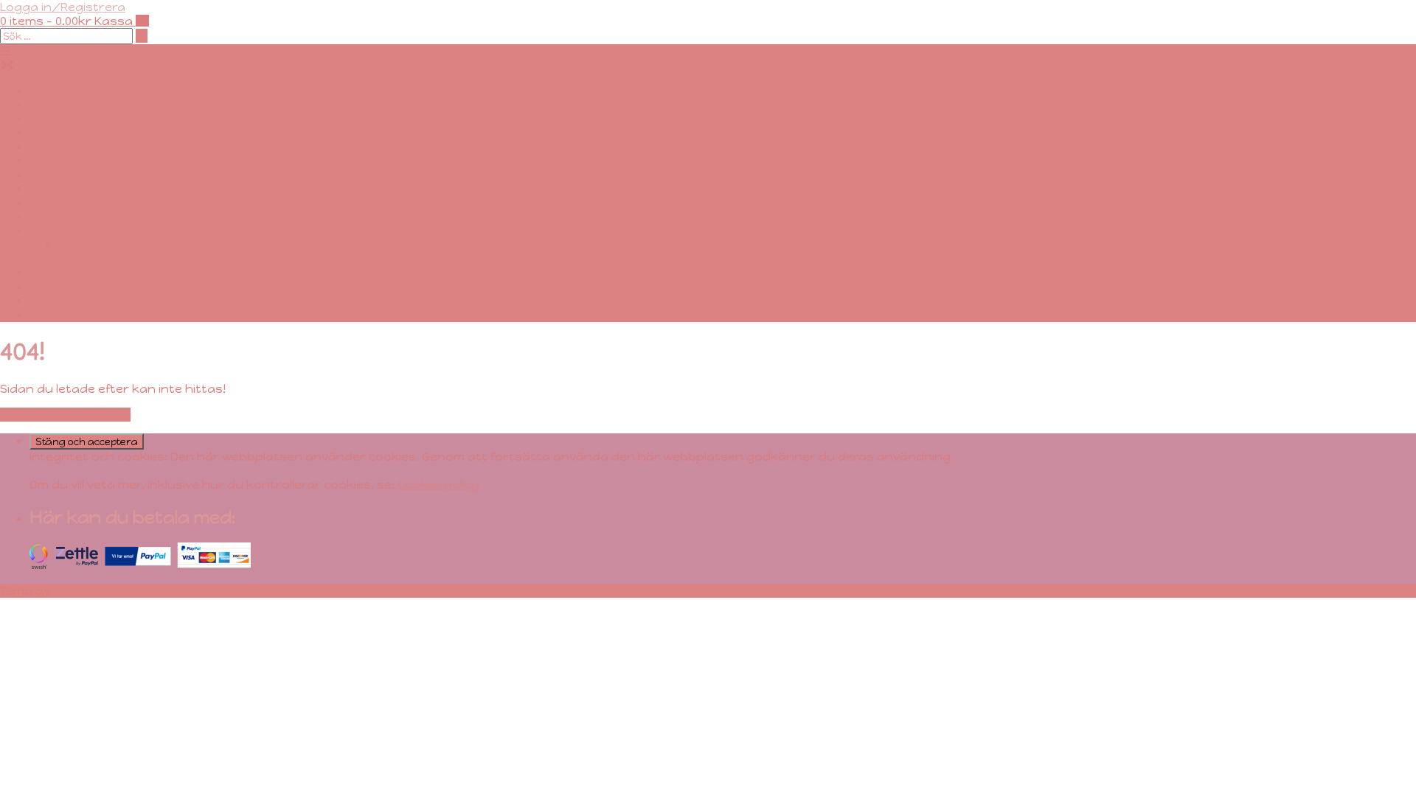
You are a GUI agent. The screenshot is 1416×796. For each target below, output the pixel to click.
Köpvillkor (88, 259)
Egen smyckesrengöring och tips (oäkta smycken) (185, 105)
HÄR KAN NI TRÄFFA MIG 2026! (111, 133)
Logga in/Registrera (62, 7)
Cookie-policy (438, 485)
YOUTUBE (56, 315)
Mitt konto (61, 203)
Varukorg (58, 301)
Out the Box (89, 591)
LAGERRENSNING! (77, 175)
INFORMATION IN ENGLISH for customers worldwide (176, 161)
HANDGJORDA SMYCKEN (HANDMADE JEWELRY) (163, 119)
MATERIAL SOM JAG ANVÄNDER (114, 189)
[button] (5, 51)
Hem (43, 91)
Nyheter (55, 217)
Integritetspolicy (110, 245)
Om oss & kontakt (84, 231)
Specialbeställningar (91, 273)
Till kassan (61, 287)
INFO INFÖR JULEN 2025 (95, 147)
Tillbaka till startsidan (65, 415)
